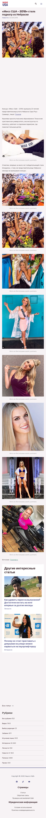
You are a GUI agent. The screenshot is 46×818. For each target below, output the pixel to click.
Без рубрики (6, 718)
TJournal (18, 114)
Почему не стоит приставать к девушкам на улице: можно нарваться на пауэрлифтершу (20, 644)
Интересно (8, 650)
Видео (4, 723)
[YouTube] (29, 782)
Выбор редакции (8, 728)
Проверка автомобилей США (23, 798)
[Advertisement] (23, 84)
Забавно (5, 733)
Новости (5, 18)
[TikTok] (23, 782)
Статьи (23, 792)
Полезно (5, 758)
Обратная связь (23, 795)
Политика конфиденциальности (23, 810)
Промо (4, 763)
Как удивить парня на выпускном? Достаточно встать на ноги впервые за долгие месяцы (22, 603)
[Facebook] (17, 782)
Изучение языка (8, 738)
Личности (7, 609)
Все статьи (6, 706)
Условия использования (23, 807)
